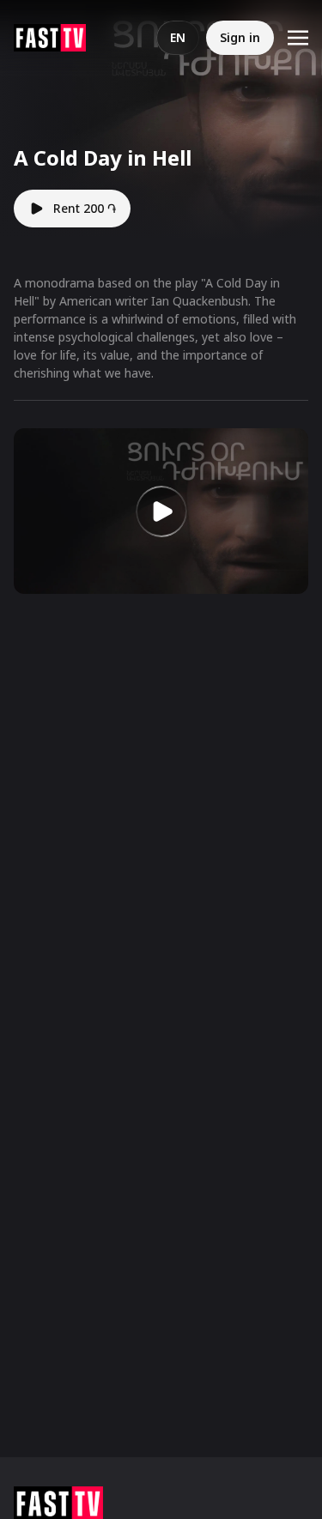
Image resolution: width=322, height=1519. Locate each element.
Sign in (240, 37)
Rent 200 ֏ (84, 208)
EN (177, 37)
